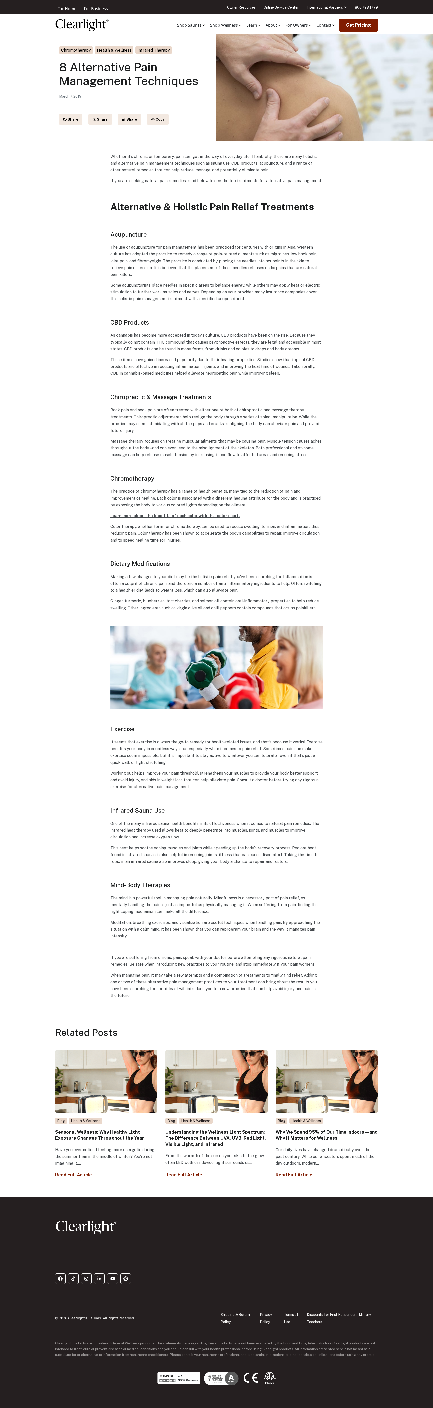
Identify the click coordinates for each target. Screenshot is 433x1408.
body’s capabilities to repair (255, 533)
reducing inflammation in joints (187, 366)
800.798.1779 (366, 7)
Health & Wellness (114, 50)
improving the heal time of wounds (257, 366)
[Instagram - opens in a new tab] (86, 1279)
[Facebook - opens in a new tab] (60, 1279)
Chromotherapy (76, 50)
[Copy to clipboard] (158, 119)
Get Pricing (358, 25)
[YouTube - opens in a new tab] (112, 1279)
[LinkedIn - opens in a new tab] (99, 1279)
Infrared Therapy (153, 50)
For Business (96, 8)
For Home (67, 8)
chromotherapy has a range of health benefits (184, 491)
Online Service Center (281, 7)
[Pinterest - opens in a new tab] (126, 1279)
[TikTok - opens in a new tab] (73, 1279)
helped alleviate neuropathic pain (205, 373)
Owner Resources (241, 7)
